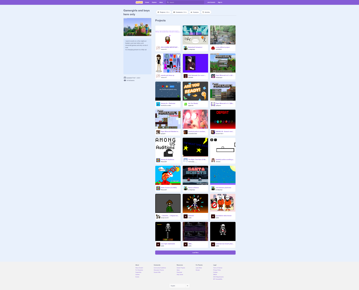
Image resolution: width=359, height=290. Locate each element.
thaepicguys (219, 77)
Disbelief (191, 215)
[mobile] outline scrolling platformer (225, 159)
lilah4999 (190, 77)
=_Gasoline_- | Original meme (170, 215)
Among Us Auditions (167, 159)
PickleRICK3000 (192, 133)
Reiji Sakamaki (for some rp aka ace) (197, 75)
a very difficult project (223, 47)
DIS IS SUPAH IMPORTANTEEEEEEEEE (170, 47)
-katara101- (164, 49)
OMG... (190, 244)
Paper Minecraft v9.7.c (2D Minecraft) (225, 75)
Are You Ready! (193, 103)
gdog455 (163, 133)
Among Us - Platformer (168, 103)
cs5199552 (219, 49)
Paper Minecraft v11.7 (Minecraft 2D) (225, 103)
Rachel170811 (219, 133)
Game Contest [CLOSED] (169, 187)
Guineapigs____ (192, 161)
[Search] (168, 2)
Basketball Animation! (195, 47)
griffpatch (218, 105)
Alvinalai (218, 161)
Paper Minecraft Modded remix (170, 131)
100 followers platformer (223, 187)
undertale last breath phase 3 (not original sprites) (225, 244)
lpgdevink (190, 105)
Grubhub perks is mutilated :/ (197, 131)
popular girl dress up (167, 75)
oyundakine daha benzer (224, 215)
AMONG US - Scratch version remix (225, 131)
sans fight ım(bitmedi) (168, 244)
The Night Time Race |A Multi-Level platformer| (197, 159)
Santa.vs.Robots (193, 187)
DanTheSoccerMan (166, 105)
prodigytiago (191, 49)
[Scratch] (139, 2)
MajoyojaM (164, 161)
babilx (189, 218)
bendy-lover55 (165, 218)
